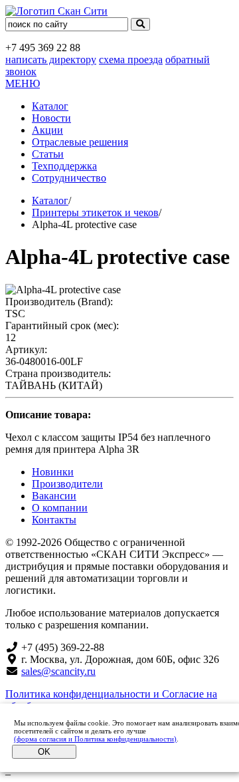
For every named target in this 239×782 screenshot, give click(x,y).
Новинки (53, 471)
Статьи (48, 154)
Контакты (54, 519)
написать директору (50, 59)
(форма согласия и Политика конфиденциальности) (95, 739)
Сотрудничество (69, 178)
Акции (47, 130)
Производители (67, 483)
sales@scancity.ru (58, 671)
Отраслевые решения (80, 142)
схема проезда (131, 59)
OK (44, 752)
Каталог (50, 106)
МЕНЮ (22, 83)
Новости (51, 118)
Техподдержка (64, 166)
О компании (60, 507)
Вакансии (54, 495)
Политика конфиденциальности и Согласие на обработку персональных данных (111, 700)
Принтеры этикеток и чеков (95, 212)
